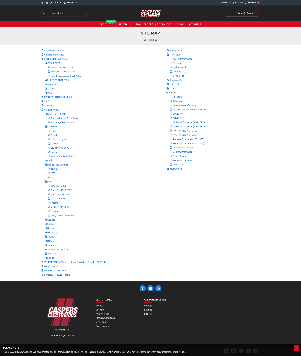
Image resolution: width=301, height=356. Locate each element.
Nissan (50, 228)
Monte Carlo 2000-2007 (62, 156)
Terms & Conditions (182, 160)
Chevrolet (52, 126)
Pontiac (51, 181)
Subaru (50, 224)
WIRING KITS (53, 84)
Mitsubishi (52, 232)
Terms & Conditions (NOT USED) (188, 139)
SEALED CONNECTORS (61, 67)
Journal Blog (176, 169)
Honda (50, 241)
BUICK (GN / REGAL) (56, 114)
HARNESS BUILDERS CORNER (58, 97)
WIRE (49, 93)
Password (177, 63)
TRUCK (53, 131)
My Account (175, 54)
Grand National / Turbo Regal (64, 118)
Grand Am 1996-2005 (60, 194)
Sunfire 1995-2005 (59, 207)
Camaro (54, 143)
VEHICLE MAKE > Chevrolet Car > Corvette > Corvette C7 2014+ (75, 262)
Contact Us (178, 164)
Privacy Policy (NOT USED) (185, 130)
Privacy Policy (179, 156)
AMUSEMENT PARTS (54, 50)
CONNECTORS (54, 63)
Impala (53, 152)
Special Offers (177, 50)
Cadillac (51, 220)
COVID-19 (178, 114)
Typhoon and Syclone (58, 249)
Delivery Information (183, 152)
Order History (179, 71)
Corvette (54, 135)
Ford (49, 160)
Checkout (174, 84)
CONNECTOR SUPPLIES (55, 59)
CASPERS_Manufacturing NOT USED (190, 109)
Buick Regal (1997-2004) (62, 122)
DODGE (54, 169)
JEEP (52, 173)
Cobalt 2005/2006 (59, 139)
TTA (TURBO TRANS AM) (62, 215)
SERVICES (49, 105)
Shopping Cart (176, 80)
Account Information (183, 59)
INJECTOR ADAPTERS (58, 80)
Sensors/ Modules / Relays (57, 275)
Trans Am (55, 211)
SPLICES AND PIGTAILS (55, 270)
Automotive (178, 101)
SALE (46, 101)
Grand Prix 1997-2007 (61, 190)
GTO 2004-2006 (58, 186)
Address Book (179, 67)
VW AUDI (51, 253)
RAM (52, 177)
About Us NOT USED (183, 147)
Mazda (50, 258)
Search (173, 88)
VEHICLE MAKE (51, 109)
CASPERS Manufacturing (185, 105)
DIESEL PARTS (51, 266)
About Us (177, 97)
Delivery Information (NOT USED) (189, 122)
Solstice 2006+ (57, 198)
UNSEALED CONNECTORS (63, 71)
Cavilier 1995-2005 (59, 148)
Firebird (54, 203)
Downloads (178, 76)
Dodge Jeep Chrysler (57, 164)
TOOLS (51, 88)
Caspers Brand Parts (54, 54)
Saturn (50, 245)
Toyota (50, 236)
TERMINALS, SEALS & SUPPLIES (65, 76)
